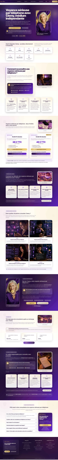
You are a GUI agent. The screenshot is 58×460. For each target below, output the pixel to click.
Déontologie (38, 445)
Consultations (19, 1)
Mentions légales (50, 445)
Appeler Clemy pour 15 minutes (17, 149)
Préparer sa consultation (38, 448)
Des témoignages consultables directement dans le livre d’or (18, 328)
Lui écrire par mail (13, 451)
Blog (46, 1)
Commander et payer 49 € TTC (41, 153)
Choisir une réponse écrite (45, 429)
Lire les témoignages (45, 428)
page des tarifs (21, 109)
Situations (25, 1)
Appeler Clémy (7, 451)
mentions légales (44, 394)
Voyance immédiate (26, 445)
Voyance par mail (41, 263)
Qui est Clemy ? (41, 1)
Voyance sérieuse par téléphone (26, 442)
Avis (49, 1)
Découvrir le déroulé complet (46, 200)
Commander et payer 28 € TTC (17, 153)
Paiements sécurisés (38, 449)
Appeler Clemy (31, 303)
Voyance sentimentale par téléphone (17, 239)
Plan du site (50, 448)
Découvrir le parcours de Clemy (43, 303)
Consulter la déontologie (47, 390)
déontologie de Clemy (45, 110)
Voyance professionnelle (26, 448)
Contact (50, 442)
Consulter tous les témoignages (29, 342)
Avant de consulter (33, 1)
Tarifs (26, 449)
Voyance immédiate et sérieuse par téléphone (17, 263)
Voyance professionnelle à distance (40, 239)
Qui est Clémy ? (38, 442)
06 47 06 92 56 (32, 269)
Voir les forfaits (45, 427)
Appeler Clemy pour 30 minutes (41, 149)
